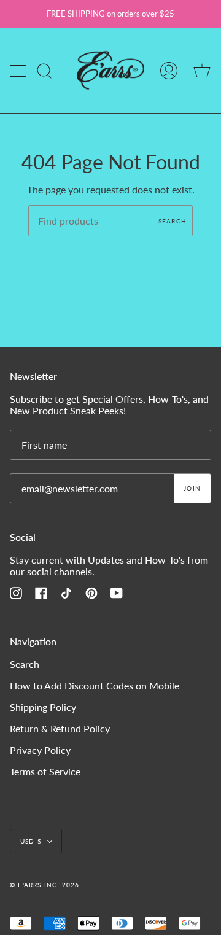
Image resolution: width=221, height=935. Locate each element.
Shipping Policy (43, 707)
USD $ (31, 841)
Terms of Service (45, 771)
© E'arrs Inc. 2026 (45, 884)
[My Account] (169, 70)
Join (192, 488)
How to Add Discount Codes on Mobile (94, 685)
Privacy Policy (40, 750)
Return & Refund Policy (60, 728)
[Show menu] (19, 70)
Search (172, 221)
